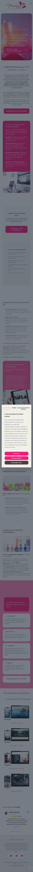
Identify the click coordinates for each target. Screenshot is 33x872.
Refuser (16, 453)
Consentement (7, 407)
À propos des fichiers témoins (23, 408)
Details (14, 407)
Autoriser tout (16, 463)
